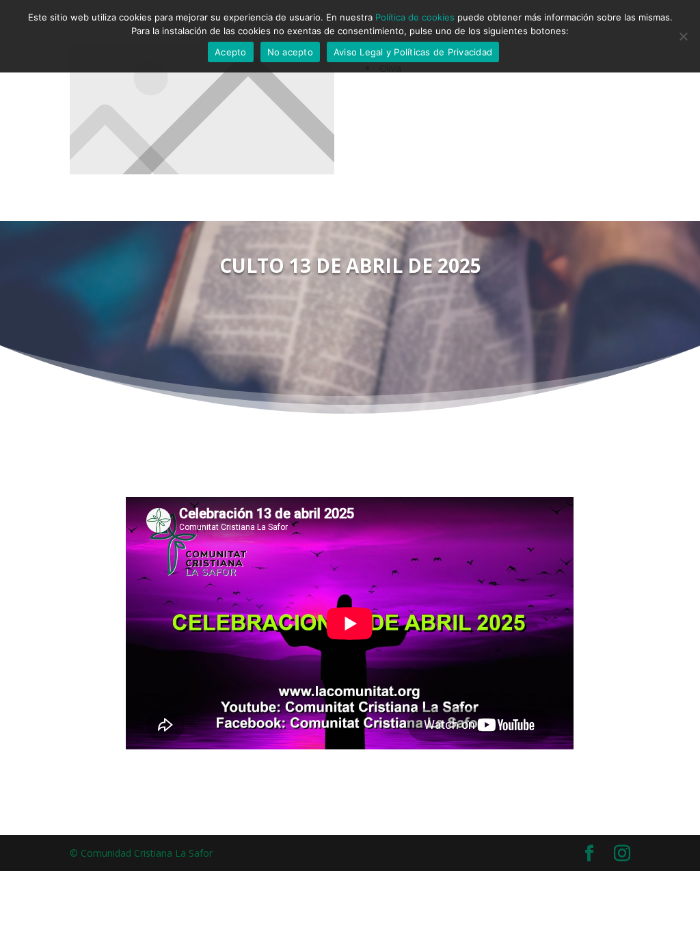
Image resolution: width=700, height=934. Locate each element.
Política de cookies (415, 17)
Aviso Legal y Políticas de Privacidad (413, 51)
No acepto (290, 51)
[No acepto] (683, 36)
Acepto (231, 51)
